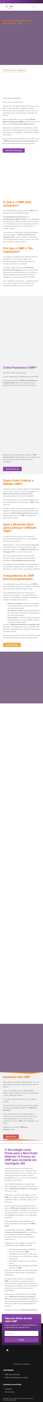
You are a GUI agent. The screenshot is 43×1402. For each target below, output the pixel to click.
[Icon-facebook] (31, 1)
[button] (33, 7)
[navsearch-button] (40, 7)
